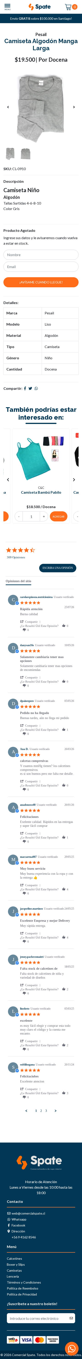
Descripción (13, 181)
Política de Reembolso (22, 1288)
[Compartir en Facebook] (25, 388)
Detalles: (10, 302)
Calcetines (14, 1258)
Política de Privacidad (22, 1294)
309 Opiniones (16, 557)
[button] (31, 621)
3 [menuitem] (46, 1111)
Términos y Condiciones (24, 1282)
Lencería (13, 1276)
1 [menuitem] (36, 1111)
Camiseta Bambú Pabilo (41, 492)
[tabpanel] (41, 851)
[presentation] (8, 107)
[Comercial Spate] (41, 7)
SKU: (7, 168)
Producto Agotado (19, 230)
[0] (68, 7)
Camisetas (14, 1270)
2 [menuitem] (41, 1111)
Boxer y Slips (16, 1264)
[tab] (18, 582)
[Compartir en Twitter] (30, 388)
